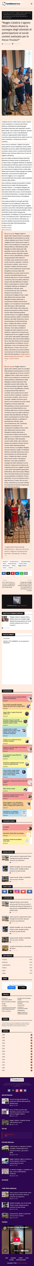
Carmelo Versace (14, 561)
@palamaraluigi (9, 233)
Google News (20, 1005)
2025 (17, 1037)
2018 (17, 1056)
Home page (6, 13)
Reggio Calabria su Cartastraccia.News (22, 1013)
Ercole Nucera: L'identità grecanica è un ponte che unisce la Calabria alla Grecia (13, 763)
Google (4, 1003)
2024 (17, 1040)
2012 (17, 1067)
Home (6, 1258)
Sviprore (11, 567)
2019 (17, 1054)
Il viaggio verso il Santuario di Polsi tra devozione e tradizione (12, 740)
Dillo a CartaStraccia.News (9, 1001)
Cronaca (17, 959)
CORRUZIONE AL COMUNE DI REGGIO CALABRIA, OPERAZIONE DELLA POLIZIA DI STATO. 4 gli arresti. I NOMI (20, 1150)
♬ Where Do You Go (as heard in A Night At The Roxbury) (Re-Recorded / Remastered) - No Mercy (16, 551)
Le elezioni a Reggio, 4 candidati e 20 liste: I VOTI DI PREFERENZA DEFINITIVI (21, 1172)
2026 (17, 1035)
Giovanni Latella (23, 563)
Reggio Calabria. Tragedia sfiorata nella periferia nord (20, 1121)
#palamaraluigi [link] (6, 227)
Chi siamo (11, 1260)
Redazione (13, 1258)
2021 (17, 1048)
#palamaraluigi (9, 356)
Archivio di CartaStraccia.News (7, 999)
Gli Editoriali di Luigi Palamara (23, 1002)
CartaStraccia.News (21, 1260)
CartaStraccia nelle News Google (24, 999)
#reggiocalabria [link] (7, 225)
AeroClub (12, 13)
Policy (27, 1258)
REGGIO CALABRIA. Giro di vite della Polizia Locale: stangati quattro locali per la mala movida (20, 869)
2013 (17, 1065)
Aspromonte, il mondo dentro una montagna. (13, 833)
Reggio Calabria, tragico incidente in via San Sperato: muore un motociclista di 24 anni (21, 1161)
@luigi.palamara (9, 1134)
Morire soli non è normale (9, 788)
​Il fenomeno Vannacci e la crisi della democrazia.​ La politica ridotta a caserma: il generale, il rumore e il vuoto (12, 721)
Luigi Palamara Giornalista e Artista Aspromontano (9, 1008)
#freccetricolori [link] (6, 230)
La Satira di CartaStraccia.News (22, 1007)
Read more (5, 700)
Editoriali (17, 962)
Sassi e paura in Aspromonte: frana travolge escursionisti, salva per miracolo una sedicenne (20, 858)
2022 (17, 1045)
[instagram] (17, 891)
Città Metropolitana (26, 561)
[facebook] (4, 891)
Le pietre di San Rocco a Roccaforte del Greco (20, 947)
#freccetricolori (18, 356)
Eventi (4, 563)
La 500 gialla (6, 827)
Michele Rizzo (6, 565)
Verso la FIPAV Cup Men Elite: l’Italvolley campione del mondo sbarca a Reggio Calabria (14, 705)
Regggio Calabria (22, 565)
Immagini (4, 1005)
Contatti (21, 1258)
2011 (17, 1070)
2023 (17, 1043)
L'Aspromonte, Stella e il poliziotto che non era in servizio (20, 878)
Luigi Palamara (7, 44)
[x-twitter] (10, 891)
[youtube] (23, 891)
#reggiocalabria (25, 354)
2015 (17, 1059)
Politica (14, 565)
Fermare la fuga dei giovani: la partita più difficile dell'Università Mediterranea (14, 697)
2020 (17, 1051)
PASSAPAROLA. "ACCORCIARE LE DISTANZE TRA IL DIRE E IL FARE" (11, 812)
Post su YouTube (6, 1011)
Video (17, 973)
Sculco (4, 567)
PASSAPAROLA (21, 1010)
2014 (17, 1062)
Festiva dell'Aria (12, 563)
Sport (17, 970)
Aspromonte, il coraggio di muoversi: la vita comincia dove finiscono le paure (13, 795)
